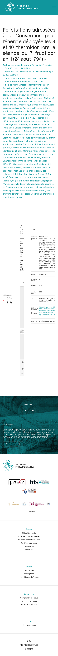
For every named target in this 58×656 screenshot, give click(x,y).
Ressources (29, 546)
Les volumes (29, 570)
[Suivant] (23, 369)
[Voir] (45, 59)
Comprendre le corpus (29, 598)
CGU (29, 641)
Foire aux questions (29, 604)
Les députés (29, 574)
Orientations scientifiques (29, 536)
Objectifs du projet (29, 533)
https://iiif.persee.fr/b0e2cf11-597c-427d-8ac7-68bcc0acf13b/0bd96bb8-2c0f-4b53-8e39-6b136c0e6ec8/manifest (47, 311)
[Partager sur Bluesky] (11, 303)
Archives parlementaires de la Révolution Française (27, 65)
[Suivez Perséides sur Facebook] (25, 411)
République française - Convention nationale (26, 78)
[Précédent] (23, 362)
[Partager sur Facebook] (7, 303)
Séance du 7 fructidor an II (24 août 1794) (24, 81)
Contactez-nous (29, 625)
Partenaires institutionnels (29, 540)
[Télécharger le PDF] (4, 300)
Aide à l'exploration (29, 601)
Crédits (29, 649)
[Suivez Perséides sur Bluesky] (33, 411)
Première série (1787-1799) (17, 68)
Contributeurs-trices (29, 543)
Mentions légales (29, 645)
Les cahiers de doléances (29, 577)
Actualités (29, 550)
